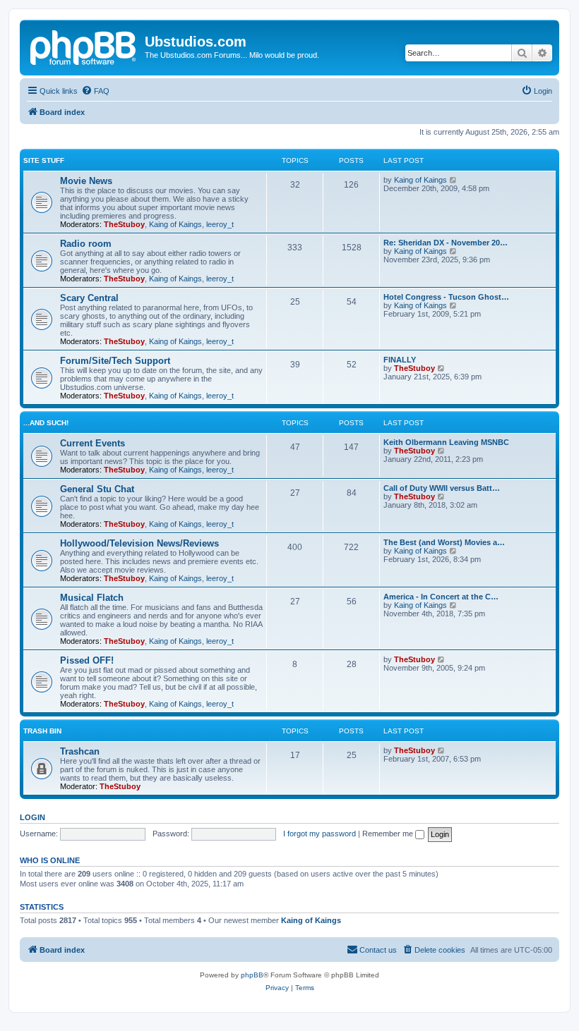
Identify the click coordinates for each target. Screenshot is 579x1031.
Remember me (388, 833)
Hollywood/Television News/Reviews (139, 543)
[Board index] (84, 45)
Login (32, 817)
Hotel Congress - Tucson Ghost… (446, 297)
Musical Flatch (92, 597)
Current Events (92, 443)
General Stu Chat (97, 489)
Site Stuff (43, 160)
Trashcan (80, 751)
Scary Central (89, 298)
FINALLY (399, 359)
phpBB (252, 975)
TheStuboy (124, 224)
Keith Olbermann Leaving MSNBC (446, 442)
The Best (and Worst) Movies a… (444, 542)
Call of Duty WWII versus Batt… (441, 488)
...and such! (45, 423)
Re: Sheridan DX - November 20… (445, 242)
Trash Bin (42, 731)
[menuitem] (95, 91)
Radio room (86, 243)
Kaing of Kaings (175, 224)
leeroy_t (220, 224)
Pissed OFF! (87, 660)
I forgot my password (319, 833)
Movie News (86, 181)
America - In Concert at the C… (441, 596)
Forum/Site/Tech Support (115, 360)
